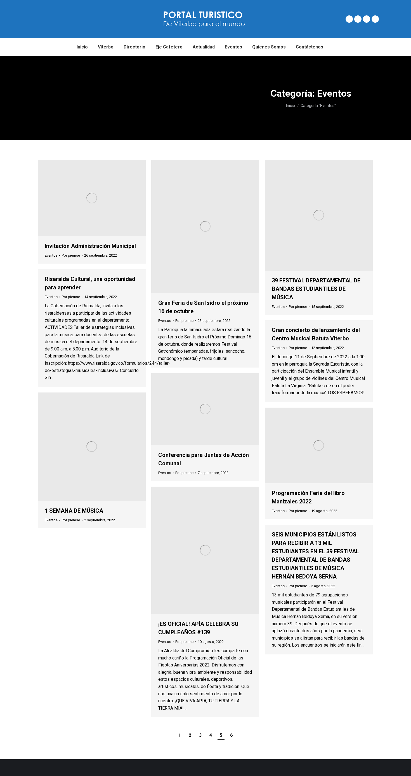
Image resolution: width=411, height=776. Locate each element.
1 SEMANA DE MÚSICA (74, 510)
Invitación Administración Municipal (90, 246)
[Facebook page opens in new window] (349, 19)
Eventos (51, 255)
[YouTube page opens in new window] (375, 19)
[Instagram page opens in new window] (366, 19)
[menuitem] (82, 47)
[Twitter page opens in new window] (358, 19)
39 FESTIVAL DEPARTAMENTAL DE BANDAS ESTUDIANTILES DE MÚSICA (316, 289)
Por (71, 255)
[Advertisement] (105, 98)
